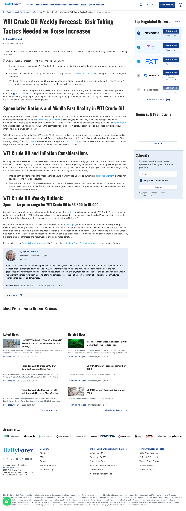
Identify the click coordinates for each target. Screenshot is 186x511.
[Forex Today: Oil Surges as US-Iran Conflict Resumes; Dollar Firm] (11, 364)
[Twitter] (25, 259)
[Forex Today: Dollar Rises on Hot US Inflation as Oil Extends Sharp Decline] (11, 388)
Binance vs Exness (99, 461)
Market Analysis (147, 469)
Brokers (29, 4)
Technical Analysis (14, 12)
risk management (105, 176)
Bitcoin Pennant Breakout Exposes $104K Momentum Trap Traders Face (107, 343)
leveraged (70, 224)
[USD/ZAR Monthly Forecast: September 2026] (76, 364)
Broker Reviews (147, 465)
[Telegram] (16, 459)
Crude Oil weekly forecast (34, 243)
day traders (30, 141)
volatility (70, 212)
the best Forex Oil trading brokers (81, 243)
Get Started (171, 31)
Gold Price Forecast (148, 453)
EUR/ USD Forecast (148, 457)
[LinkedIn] (21, 259)
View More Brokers (156, 99)
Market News (42, 4)
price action (20, 93)
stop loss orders (75, 141)
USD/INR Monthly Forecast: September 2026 (106, 391)
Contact (43, 461)
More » (178, 21)
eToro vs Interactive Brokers (103, 465)
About (83, 4)
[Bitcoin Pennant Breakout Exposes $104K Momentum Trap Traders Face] (76, 347)
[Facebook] (3, 459)
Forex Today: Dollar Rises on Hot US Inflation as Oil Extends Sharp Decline (40, 391)
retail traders (120, 122)
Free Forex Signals (58, 4)
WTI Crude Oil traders (48, 119)
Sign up (158, 187)
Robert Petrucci (30, 251)
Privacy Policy (46, 469)
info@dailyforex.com (11, 467)
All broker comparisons (101, 473)
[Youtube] (27, 459)
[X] (7, 459)
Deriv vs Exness (97, 469)
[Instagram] (32, 459)
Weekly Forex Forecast (32, 12)
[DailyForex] (18, 450)
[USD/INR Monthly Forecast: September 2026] (76, 395)
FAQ (42, 457)
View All (158, 143)
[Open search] (141, 5)
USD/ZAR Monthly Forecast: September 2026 (106, 367)
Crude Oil (17, 295)
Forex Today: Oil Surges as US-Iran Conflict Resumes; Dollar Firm (39, 367)
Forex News (9, 356)
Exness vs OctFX (98, 457)
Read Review (171, 36)
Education (73, 4)
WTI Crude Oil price (85, 73)
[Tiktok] (21, 459)
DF (4, 12)
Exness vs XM (96, 453)
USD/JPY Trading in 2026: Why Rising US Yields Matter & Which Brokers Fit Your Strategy (42, 343)
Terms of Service (48, 465)
